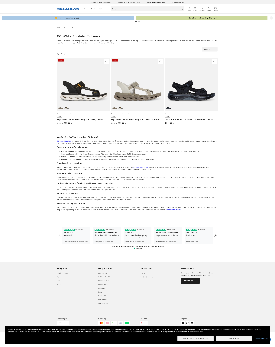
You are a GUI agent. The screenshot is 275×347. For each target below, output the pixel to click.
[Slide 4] (139, 21)
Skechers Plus (103, 281)
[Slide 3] (138, 21)
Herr (93, 9)
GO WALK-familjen (64, 141)
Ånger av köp (103, 303)
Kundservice (102, 273)
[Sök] (182, 8)
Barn (100, 9)
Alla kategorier (62, 273)
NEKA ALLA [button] (234, 338)
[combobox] (147, 8)
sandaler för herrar (173, 210)
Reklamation (103, 300)
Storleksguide (103, 284)
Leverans (101, 288)
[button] (215, 9)
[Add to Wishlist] (106, 61)
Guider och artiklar (105, 277)
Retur (100, 292)
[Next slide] (271, 18)
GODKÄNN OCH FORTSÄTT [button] (195, 338)
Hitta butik (102, 296)
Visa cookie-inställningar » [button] (261, 338)
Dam (85, 9)
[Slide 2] (136, 21)
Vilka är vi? (144, 273)
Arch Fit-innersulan (140, 167)
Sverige (61, 323)
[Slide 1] (135, 21)
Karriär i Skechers (146, 277)
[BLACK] (66, 107)
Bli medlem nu (190, 281)
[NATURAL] (61, 107)
